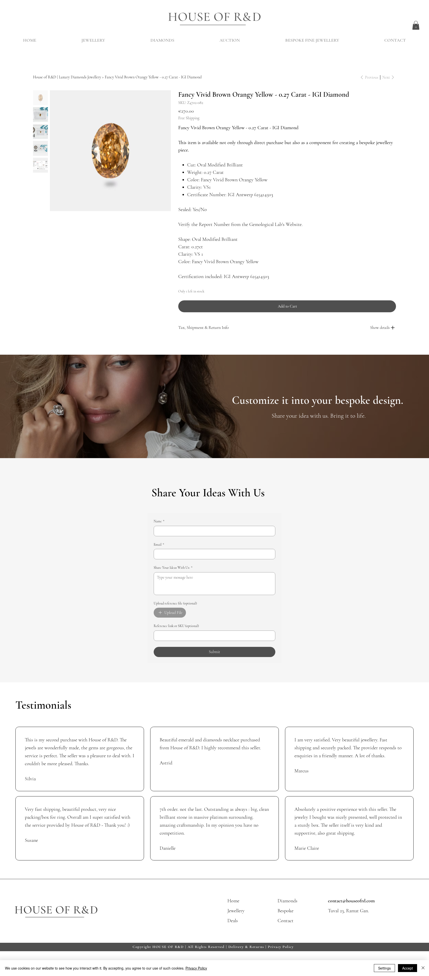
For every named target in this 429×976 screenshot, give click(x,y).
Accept (407, 968)
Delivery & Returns (246, 947)
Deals (232, 921)
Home (233, 901)
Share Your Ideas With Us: (173, 568)
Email (159, 544)
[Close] (423, 968)
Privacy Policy (280, 947)
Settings (384, 968)
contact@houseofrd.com (351, 901)
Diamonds (287, 901)
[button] (416, 25)
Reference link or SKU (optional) (176, 626)
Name (159, 521)
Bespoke (285, 911)
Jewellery (236, 911)
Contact (285, 921)
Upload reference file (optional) (175, 603)
